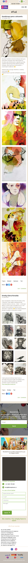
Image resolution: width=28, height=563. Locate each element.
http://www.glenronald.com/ (8, 384)
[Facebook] (4, 1)
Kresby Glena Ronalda (10, 295)
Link (19, 288)
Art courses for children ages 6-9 (8, 543)
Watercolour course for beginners (8, 542)
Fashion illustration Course (7, 534)
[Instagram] (6, 1)
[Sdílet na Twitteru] (9, 285)
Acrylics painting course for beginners (9, 531)
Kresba (9, 390)
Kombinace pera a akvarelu (12, 16)
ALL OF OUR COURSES (5, 529)
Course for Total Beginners (7, 532)
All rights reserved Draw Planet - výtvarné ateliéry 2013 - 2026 (14, 560)
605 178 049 (15, 3)
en (21, 1)
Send (14, 426)
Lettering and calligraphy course (8, 537)
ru (24, 1)
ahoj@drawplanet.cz (11, 487)
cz (19, 1)
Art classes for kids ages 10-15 (8, 545)
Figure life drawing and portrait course (10, 536)
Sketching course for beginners (8, 540)
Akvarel (9, 281)
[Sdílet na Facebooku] (7, 285)
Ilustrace (16, 281)
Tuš (21, 281)
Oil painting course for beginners (8, 539)
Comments (23, 288)
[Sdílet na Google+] (11, 285)
